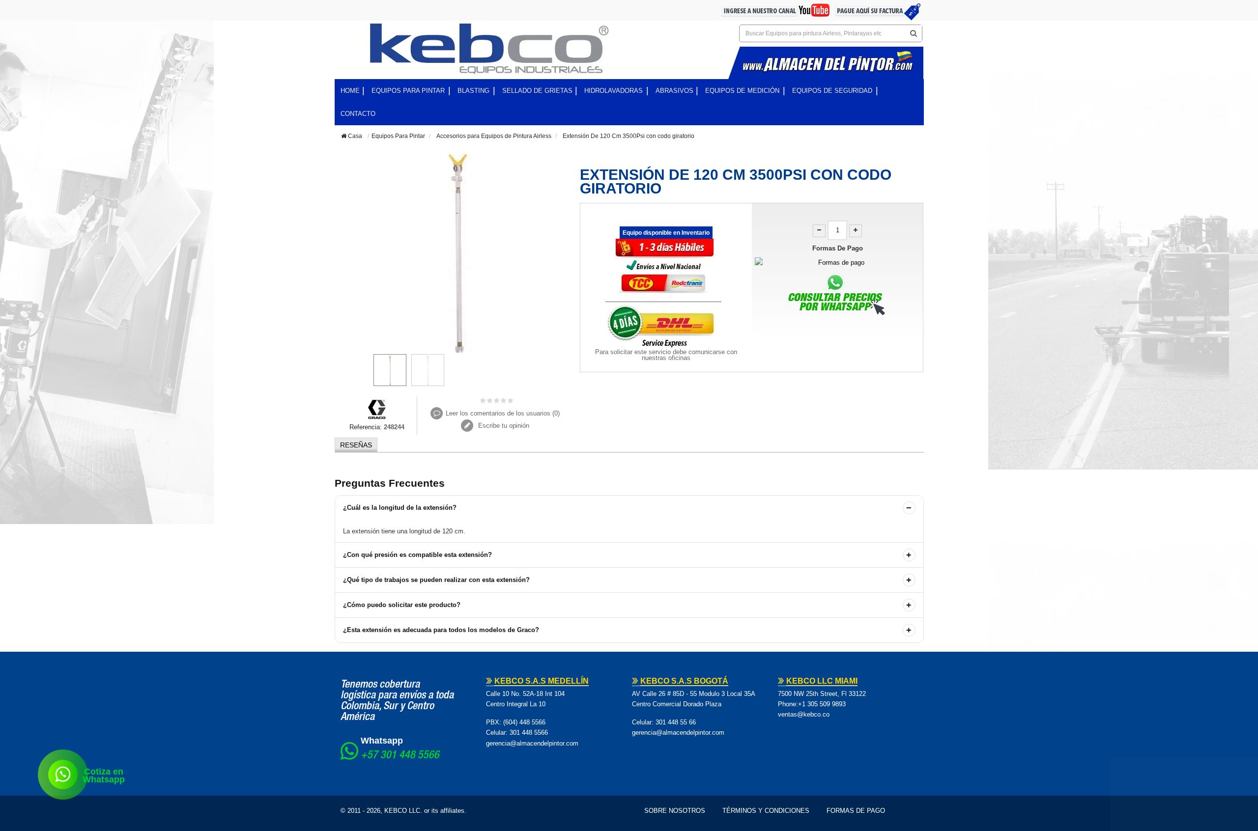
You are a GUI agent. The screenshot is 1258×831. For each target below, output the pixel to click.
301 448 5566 (529, 732)
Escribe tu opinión (502, 425)
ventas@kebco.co (803, 714)
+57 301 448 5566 (400, 755)
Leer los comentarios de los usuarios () (503, 413)
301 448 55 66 (676, 722)
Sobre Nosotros (674, 810)
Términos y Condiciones (765, 810)
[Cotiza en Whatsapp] (63, 774)
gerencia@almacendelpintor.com (532, 743)
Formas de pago (856, 810)
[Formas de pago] (837, 262)
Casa (354, 136)
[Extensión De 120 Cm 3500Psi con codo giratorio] (389, 370)
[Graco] (377, 408)
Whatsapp (382, 741)
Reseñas (356, 445)
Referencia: (365, 427)
